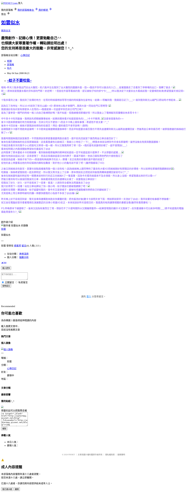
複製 (4, 429)
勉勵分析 (24, 257)
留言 (24, 245)
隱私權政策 (110, 454)
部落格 (10, 64)
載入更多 (6, 268)
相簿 (9, 61)
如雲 (3, 229)
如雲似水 (10, 22)
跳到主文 (6, 30)
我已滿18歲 (7, 489)
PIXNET (71, 454)
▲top (3, 262)
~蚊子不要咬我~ (19, 80)
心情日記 (25, 55)
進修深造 (24, 254)
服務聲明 (121, 454)
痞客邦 (17, 245)
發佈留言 (6, 286)
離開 (17, 489)
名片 (9, 68)
